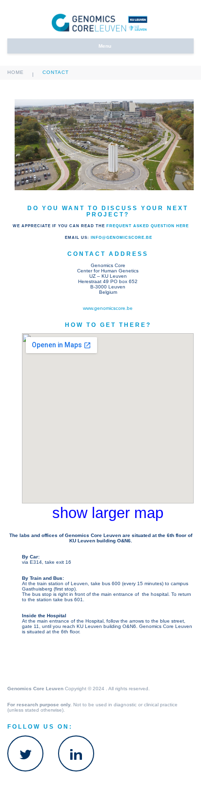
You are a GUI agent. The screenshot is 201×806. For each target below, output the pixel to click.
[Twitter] (25, 753)
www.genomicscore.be (108, 308)
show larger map (107, 512)
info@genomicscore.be (121, 237)
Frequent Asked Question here (147, 225)
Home (15, 72)
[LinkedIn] (76, 753)
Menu (105, 46)
